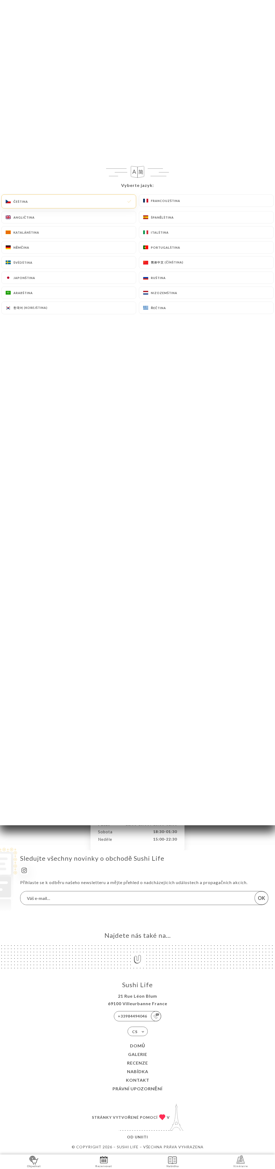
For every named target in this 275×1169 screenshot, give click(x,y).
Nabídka (137, 1071)
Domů (137, 1045)
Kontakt (137, 1080)
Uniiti (141, 1137)
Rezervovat (103, 1166)
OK (261, 898)
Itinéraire (240, 1166)
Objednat (34, 1166)
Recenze (137, 1062)
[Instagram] (24, 870)
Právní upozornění (137, 1088)
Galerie (137, 1054)
